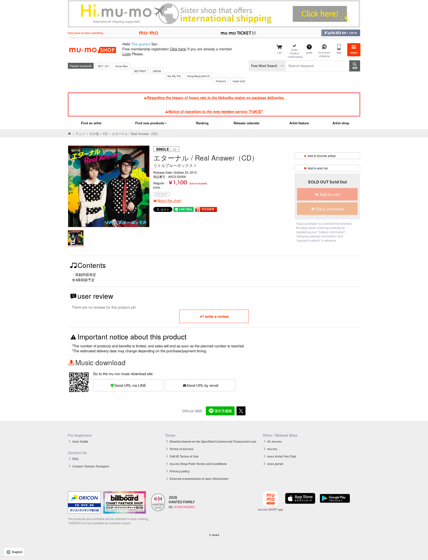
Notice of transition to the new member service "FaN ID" (215, 111)
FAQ (75, 459)
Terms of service (181, 449)
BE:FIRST (140, 71)
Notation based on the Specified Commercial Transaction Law (213, 441)
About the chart (169, 200)
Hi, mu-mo (274, 441)
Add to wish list (318, 168)
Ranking (202, 123)
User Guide (80, 441)
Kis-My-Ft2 (174, 76)
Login (126, 53)
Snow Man (121, 66)
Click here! (178, 48)
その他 (94, 133)
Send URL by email (202, 385)
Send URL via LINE (130, 385)
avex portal (275, 463)
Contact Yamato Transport (90, 466)
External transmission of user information (199, 478)
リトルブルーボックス (173, 165)
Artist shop (340, 123)
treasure (221, 81)
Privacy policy (180, 471)
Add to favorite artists (322, 156)
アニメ (80, 133)
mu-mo (272, 449)
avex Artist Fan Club (281, 456)
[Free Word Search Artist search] (267, 65)
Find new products (149, 123)
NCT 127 (103, 66)
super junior (240, 81)
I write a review (216, 316)
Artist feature (299, 123)
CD (105, 133)
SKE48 (157, 71)
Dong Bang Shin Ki (198, 76)
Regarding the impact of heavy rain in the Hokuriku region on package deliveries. (216, 97)
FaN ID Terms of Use (184, 456)
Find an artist (91, 123)
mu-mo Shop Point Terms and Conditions (198, 463)
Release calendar (247, 123)
